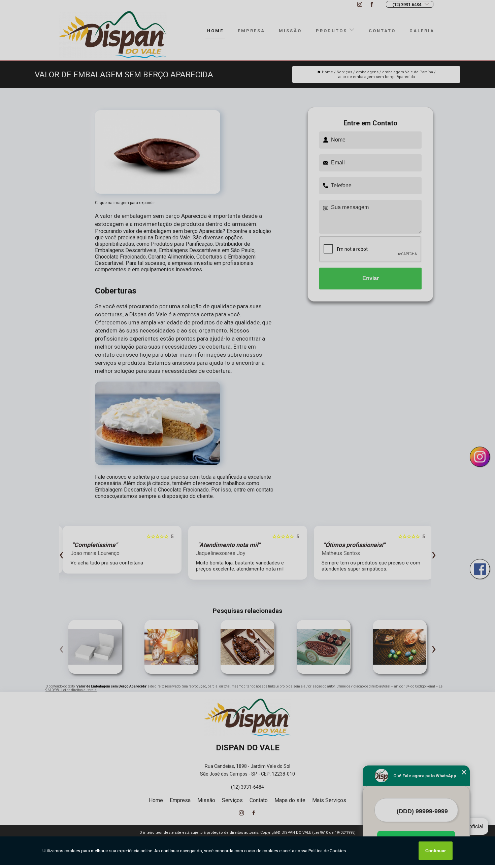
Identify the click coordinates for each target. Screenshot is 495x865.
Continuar (435, 850)
